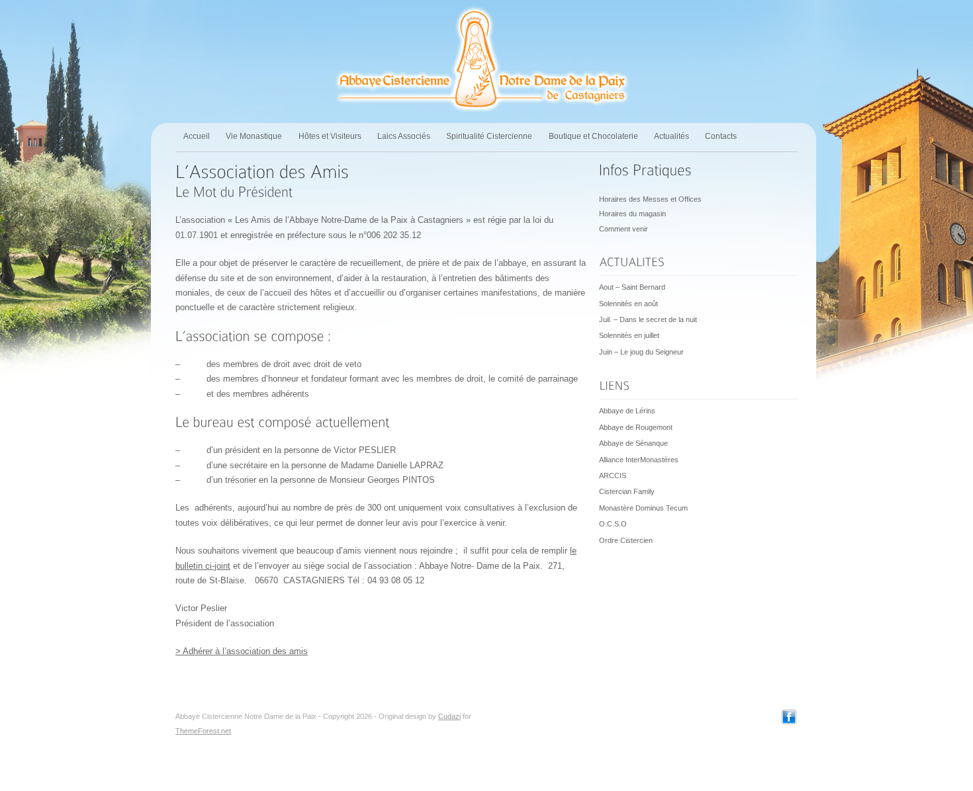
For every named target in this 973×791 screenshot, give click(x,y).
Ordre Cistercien (626, 540)
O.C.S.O (613, 524)
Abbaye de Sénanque (633, 443)
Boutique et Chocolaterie (593, 136)
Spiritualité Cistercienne (489, 136)
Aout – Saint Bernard (632, 287)
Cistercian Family (627, 491)
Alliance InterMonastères (638, 460)
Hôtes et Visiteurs (330, 136)
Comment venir (623, 229)
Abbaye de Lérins (627, 411)
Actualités (671, 136)
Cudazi (449, 716)
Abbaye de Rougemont (635, 427)
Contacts (721, 136)
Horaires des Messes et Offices (650, 199)
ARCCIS (612, 475)
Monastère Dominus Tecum (643, 508)
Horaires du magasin (632, 214)
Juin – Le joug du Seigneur (641, 352)
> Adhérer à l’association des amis (241, 651)
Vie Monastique (254, 136)
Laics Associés (403, 136)
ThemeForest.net (203, 731)
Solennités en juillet (629, 335)
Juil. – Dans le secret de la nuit (648, 319)
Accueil (196, 136)
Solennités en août (628, 304)
